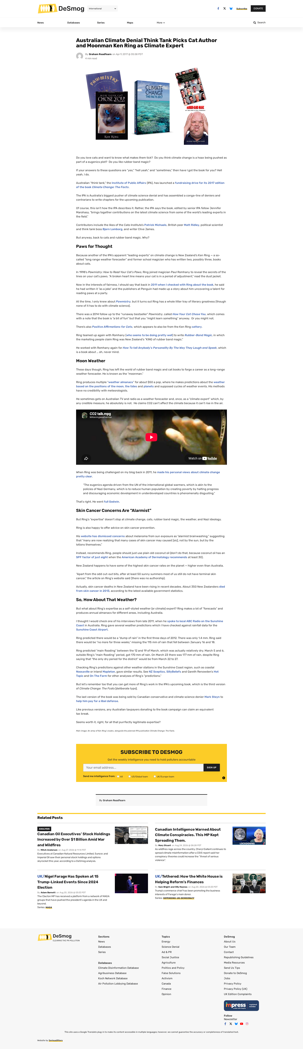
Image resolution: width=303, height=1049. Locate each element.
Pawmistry (123, 301)
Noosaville (83, 671)
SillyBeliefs (173, 671)
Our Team (229, 946)
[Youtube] (241, 1023)
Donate (258, 8)
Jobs (227, 978)
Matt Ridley (191, 225)
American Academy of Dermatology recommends (154, 557)
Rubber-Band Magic (198, 335)
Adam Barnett (48, 892)
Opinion (166, 994)
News (101, 941)
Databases (104, 946)
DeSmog (71, 8)
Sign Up (212, 767)
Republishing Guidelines (239, 957)
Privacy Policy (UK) (235, 988)
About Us (229, 941)
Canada (166, 983)
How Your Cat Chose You (189, 314)
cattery (197, 326)
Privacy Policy (232, 983)
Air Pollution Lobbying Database (118, 983)
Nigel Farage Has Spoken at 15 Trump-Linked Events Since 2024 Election (68, 882)
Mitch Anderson (49, 850)
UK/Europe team (165, 776)
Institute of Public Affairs (129, 183)
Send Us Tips (232, 967)
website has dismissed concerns (103, 536)
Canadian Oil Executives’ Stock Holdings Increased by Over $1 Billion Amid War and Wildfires (73, 839)
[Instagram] (247, 1023)
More (159, 22)
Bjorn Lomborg (112, 229)
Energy (166, 941)
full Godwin (111, 501)
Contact (229, 952)
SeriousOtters (56, 1040)
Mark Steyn (212, 697)
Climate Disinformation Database (118, 967)
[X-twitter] (224, 8)
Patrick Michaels (155, 225)
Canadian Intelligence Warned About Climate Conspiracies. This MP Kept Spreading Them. (188, 835)
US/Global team (140, 776)
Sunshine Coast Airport (92, 629)
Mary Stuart (164, 845)
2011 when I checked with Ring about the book (182, 284)
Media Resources (234, 962)
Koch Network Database (112, 978)
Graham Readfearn (100, 54)
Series (102, 952)
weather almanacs (120, 382)
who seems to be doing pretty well (149, 335)
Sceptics (157, 671)
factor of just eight (92, 557)
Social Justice (170, 957)
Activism (167, 978)
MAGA (49, 907)
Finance (166, 988)
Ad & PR (167, 952)
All (121, 776)
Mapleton (109, 671)
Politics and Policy (173, 967)
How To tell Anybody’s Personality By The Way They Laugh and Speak (170, 347)
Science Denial (170, 946)
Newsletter (230, 1019)
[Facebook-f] (218, 8)
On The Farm (98, 675)
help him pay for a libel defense (97, 701)
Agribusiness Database (112, 973)
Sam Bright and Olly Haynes (172, 887)
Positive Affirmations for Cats (112, 326)
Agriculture (169, 962)
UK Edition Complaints (238, 994)
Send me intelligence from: (99, 776)
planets (149, 386)
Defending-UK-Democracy (178, 898)
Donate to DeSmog (235, 973)
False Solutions (171, 973)
